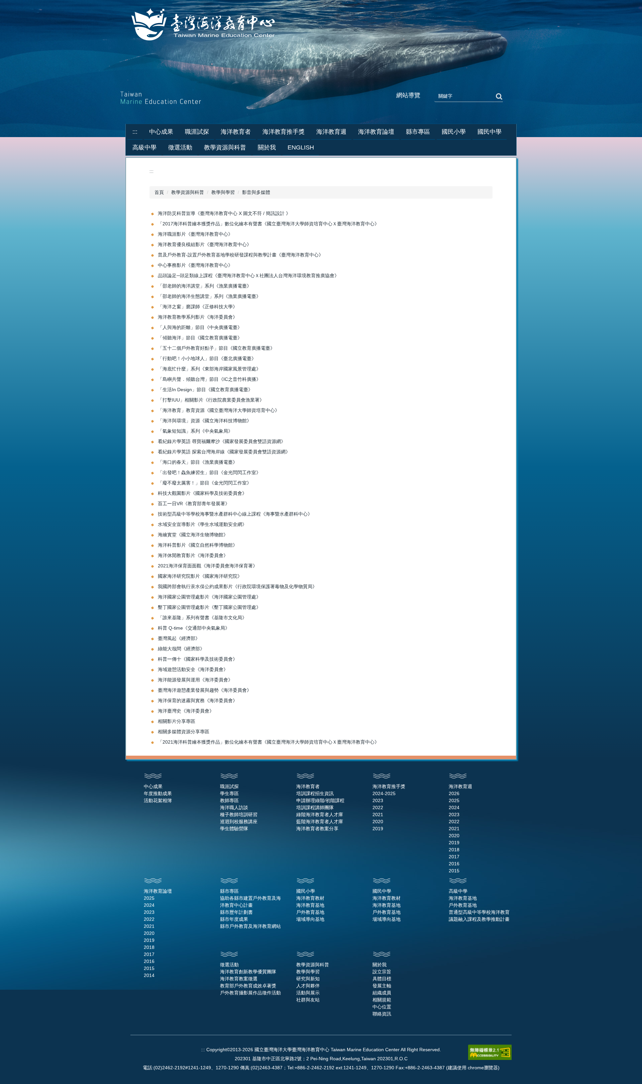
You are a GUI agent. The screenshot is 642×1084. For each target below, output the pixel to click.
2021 (377, 814)
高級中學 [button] (144, 147)
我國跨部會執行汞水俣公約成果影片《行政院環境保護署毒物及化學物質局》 (237, 586)
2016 (454, 863)
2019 (377, 828)
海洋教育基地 (310, 905)
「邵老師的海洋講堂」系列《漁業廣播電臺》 (204, 286)
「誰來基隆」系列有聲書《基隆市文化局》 (202, 617)
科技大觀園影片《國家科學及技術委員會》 (202, 493)
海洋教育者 (308, 786)
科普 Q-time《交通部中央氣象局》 (194, 628)
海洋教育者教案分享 (317, 828)
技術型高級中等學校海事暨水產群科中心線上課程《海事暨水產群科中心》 (235, 514)
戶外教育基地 (310, 912)
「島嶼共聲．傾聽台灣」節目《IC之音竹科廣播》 (209, 379)
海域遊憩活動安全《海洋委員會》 (193, 669)
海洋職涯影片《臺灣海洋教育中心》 (195, 234)
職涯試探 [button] (197, 131)
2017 (454, 856)
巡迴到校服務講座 (238, 821)
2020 (377, 821)
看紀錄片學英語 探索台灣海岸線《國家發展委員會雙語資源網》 (224, 451)
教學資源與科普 (187, 192)
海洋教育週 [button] (331, 131)
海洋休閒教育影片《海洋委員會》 (193, 555)
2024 (454, 807)
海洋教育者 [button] (236, 131)
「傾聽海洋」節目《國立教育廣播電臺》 (200, 337)
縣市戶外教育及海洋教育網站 (250, 926)
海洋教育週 (460, 786)
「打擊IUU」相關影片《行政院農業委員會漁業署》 (211, 400)
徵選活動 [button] (180, 147)
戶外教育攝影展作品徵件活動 (250, 992)
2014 (149, 975)
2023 (377, 800)
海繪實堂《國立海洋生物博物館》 (193, 534)
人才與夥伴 (308, 985)
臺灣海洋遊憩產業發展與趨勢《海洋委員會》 (204, 690)
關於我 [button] (267, 147)
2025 (454, 800)
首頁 (159, 192)
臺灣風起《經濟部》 (179, 638)
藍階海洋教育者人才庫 (319, 821)
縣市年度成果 (234, 919)
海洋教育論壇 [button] (376, 131)
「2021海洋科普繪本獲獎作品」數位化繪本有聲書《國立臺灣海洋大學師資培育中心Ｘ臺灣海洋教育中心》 (268, 742)
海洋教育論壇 (158, 891)
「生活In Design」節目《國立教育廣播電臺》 (205, 389)
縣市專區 (229, 891)
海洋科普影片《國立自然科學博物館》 (197, 545)
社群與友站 (308, 999)
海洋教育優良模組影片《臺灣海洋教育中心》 (204, 244)
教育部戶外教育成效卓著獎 (248, 985)
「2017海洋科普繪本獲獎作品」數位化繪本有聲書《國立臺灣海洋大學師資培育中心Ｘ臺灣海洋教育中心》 (268, 223)
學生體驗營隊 (234, 828)
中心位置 (381, 1006)
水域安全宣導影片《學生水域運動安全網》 (202, 524)
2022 (377, 807)
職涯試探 (229, 786)
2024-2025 (384, 793)
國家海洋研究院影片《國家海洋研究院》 (200, 576)
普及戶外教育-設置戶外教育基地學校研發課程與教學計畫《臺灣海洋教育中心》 (240, 254)
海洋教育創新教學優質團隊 (248, 971)
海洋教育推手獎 (388, 786)
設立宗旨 (381, 971)
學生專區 (229, 793)
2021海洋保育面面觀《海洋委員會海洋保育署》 (207, 565)
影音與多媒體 (256, 192)
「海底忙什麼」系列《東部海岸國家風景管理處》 (209, 368)
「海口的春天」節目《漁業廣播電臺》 (197, 462)
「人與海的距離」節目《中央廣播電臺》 (200, 327)
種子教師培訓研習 (238, 814)
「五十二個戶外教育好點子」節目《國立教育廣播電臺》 (216, 348)
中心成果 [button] (161, 131)
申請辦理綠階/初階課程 (320, 800)
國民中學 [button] (489, 131)
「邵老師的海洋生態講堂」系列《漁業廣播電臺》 (209, 296)
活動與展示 (308, 992)
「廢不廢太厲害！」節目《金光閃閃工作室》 (204, 482)
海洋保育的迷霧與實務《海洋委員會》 (197, 700)
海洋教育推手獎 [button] (283, 131)
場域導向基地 (310, 919)
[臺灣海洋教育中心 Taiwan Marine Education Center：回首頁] (204, 25)
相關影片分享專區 (176, 721)
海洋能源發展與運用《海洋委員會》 (195, 679)
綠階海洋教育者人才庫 (319, 814)
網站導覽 (408, 95)
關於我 (379, 964)
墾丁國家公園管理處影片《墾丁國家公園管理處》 (209, 607)
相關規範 (381, 999)
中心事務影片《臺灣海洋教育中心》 (195, 265)
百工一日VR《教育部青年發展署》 (194, 503)
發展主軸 (381, 985)
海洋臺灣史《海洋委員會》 (186, 711)
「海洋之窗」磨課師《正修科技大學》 (197, 306)
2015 (454, 870)
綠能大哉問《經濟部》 (181, 648)
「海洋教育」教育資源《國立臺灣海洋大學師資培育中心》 (219, 410)
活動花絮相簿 (158, 800)
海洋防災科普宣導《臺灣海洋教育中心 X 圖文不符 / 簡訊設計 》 (224, 213)
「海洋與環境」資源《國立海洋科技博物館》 (204, 420)
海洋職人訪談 (234, 807)
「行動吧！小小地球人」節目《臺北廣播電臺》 (207, 358)
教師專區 (229, 800)
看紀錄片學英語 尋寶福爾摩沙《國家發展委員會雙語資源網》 (222, 441)
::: (134, 131)
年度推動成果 (158, 793)
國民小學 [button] (454, 131)
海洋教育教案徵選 (238, 978)
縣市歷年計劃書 (236, 912)
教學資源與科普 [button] (225, 147)
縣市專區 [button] (418, 131)
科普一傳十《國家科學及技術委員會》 (197, 659)
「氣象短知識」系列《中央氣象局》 (195, 431)
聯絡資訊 (381, 1013)
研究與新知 (308, 978)
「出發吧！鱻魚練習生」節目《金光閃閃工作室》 (209, 472)
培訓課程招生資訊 (315, 793)
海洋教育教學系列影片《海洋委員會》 (197, 317)
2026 (454, 793)
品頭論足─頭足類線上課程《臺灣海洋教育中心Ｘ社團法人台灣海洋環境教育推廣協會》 (248, 275)
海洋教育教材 (310, 898)
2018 (454, 849)
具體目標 (381, 978)
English (301, 147)
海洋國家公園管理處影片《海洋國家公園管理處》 (209, 597)
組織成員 (381, 992)
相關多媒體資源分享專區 (183, 731)
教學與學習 (223, 192)
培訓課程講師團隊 (315, 807)
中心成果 (153, 786)
